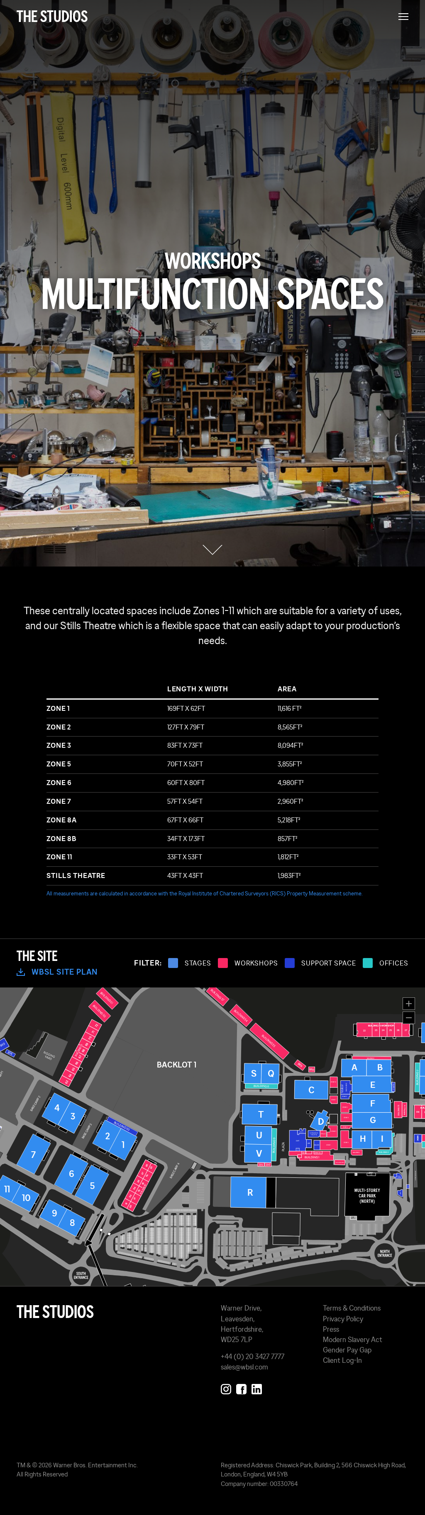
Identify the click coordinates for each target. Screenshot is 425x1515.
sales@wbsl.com (244, 1367)
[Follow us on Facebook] (241, 1387)
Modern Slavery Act (352, 1340)
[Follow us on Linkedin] (257, 1387)
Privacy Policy (343, 1319)
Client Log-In (342, 1360)
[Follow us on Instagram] (226, 1387)
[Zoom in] (409, 1003)
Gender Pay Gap (347, 1350)
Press (331, 1329)
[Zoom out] (409, 1018)
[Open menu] (403, 16)
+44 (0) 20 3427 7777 (252, 1357)
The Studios (52, 16)
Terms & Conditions (352, 1308)
